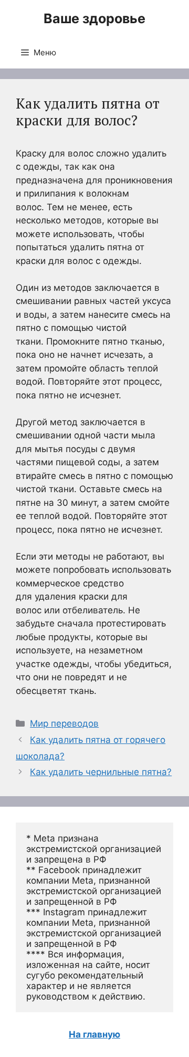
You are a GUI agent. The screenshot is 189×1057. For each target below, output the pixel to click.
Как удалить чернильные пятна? (101, 772)
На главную (94, 1034)
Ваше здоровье (94, 18)
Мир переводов (64, 723)
